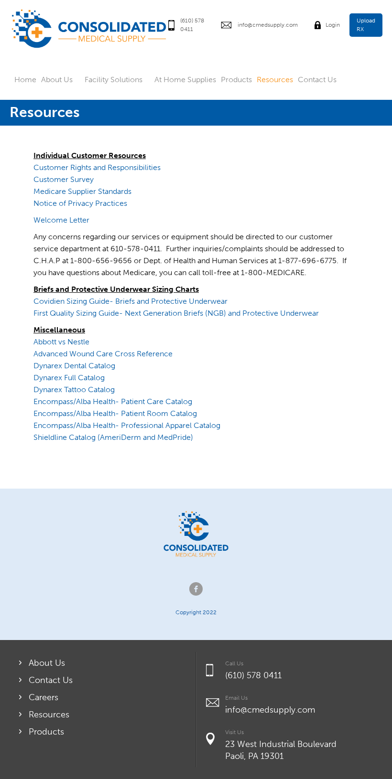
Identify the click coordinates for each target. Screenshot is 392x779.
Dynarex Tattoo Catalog (74, 389)
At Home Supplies (185, 79)
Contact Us (317, 79)
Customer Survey (63, 179)
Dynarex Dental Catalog (74, 365)
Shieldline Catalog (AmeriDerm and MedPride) (113, 437)
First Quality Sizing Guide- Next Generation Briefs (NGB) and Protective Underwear (176, 313)
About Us (57, 79)
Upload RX (366, 24)
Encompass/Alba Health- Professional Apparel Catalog (126, 425)
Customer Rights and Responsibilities (97, 167)
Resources (275, 79)
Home (25, 79)
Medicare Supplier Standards (82, 191)
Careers (43, 697)
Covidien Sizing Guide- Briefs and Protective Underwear (130, 301)
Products (236, 79)
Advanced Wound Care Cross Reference (103, 353)
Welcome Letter (61, 219)
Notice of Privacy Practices (80, 203)
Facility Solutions (113, 79)
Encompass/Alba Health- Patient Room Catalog (115, 413)
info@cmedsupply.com (268, 24)
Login (333, 24)
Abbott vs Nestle (61, 341)
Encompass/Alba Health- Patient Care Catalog (112, 401)
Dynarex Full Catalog (69, 377)
